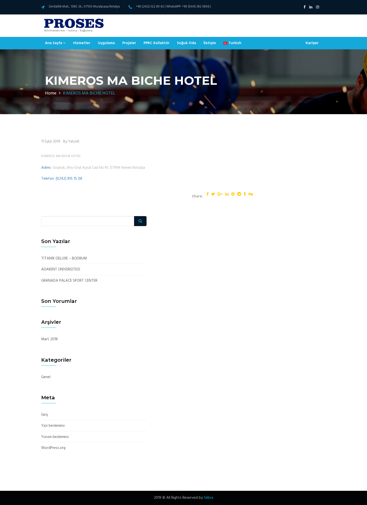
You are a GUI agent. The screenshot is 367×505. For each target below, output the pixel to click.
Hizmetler (81, 43)
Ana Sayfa (54, 43)
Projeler (129, 43)
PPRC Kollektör (157, 43)
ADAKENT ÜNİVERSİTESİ (60, 269)
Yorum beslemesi (55, 437)
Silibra (208, 498)
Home (50, 93)
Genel (45, 377)
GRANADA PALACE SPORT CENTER (69, 280)
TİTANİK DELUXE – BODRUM (64, 258)
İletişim (209, 43)
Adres (46, 168)
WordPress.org (53, 448)
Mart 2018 (49, 339)
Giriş (44, 415)
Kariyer (312, 43)
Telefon (47, 179)
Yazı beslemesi (53, 425)
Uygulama (106, 43)
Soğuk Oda (186, 43)
